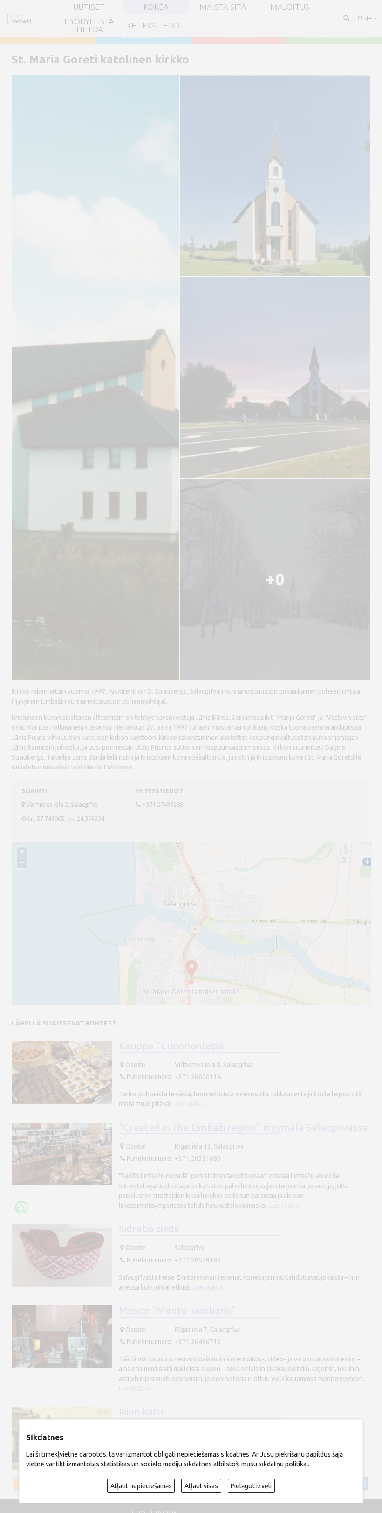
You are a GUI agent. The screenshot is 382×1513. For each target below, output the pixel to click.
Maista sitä (222, 7)
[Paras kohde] (21, 1207)
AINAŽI (48, 36)
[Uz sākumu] (19, 18)
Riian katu (141, 1411)
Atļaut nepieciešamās (141, 1486)
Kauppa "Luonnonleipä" (173, 1045)
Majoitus (289, 7)
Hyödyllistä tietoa (89, 26)
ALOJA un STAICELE (334, 36)
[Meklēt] (346, 18)
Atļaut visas (201, 1486)
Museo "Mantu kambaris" (177, 1310)
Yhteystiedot (155, 26)
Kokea (156, 7)
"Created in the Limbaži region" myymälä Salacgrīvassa (243, 1127)
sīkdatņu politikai (283, 1464)
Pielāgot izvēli (251, 1486)
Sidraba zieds (149, 1228)
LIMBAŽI (239, 36)
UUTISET (89, 7)
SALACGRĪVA (143, 36)
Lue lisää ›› (189, 1104)
